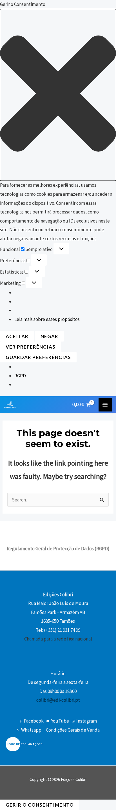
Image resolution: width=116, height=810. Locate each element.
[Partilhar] (85, 6)
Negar (49, 336)
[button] (58, 95)
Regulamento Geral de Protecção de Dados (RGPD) (58, 548)
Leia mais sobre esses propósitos (47, 319)
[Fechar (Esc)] (97, 6)
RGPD (20, 376)
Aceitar (17, 336)
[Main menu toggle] (105, 404)
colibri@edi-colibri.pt (58, 700)
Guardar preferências (38, 357)
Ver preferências (30, 347)
